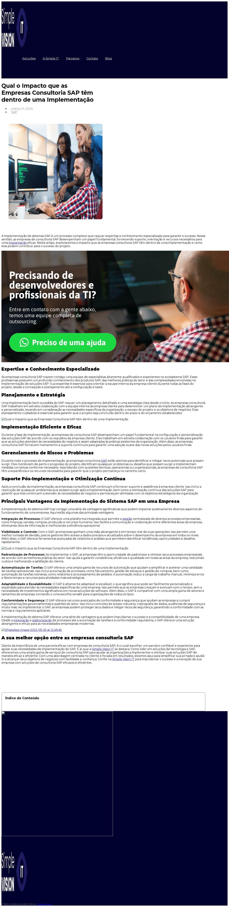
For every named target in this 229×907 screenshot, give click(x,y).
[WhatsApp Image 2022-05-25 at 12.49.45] (31, 630)
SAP (14, 112)
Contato (92, 58)
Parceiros (72, 58)
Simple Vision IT (103, 649)
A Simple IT (51, 58)
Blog (108, 58)
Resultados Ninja (44, 904)
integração (21, 620)
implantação (18, 242)
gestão (127, 519)
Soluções (29, 58)
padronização (42, 620)
